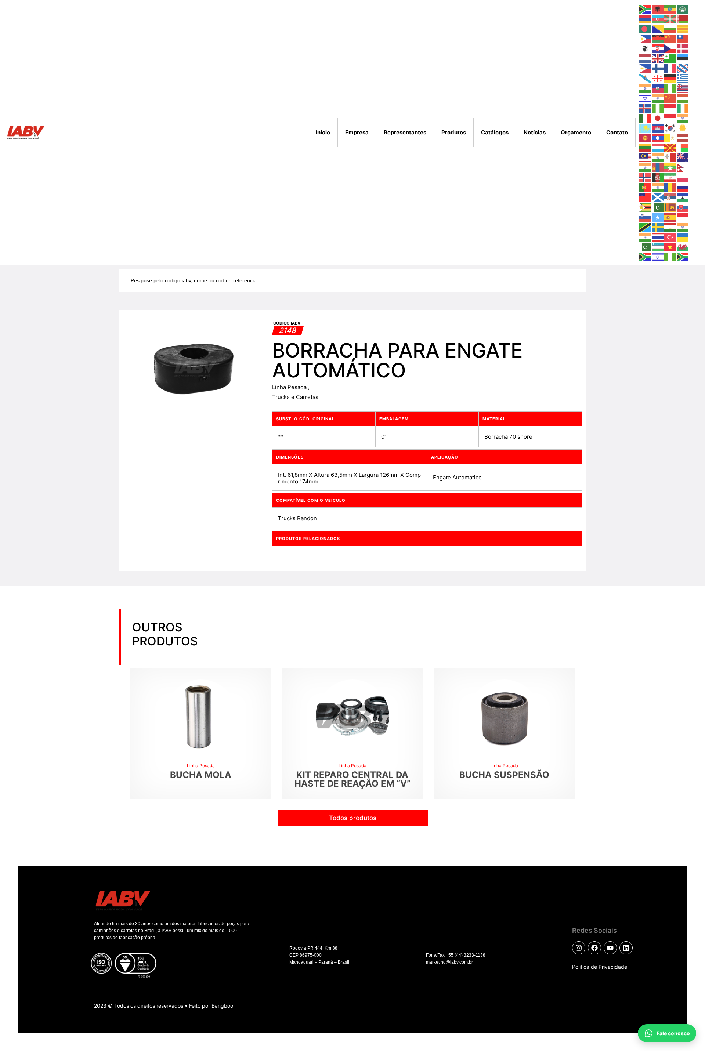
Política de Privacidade (599, 967)
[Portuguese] (645, 187)
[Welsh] (683, 246)
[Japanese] (658, 117)
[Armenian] (645, 18)
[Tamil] (683, 226)
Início (323, 132)
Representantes (405, 132)
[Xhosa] (645, 256)
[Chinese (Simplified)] (670, 38)
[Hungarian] (683, 97)
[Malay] (645, 157)
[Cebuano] (645, 38)
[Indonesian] (670, 107)
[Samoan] (645, 196)
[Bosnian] (658, 28)
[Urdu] (645, 246)
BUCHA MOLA (200, 774)
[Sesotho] (683, 196)
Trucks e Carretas (295, 397)
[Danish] (683, 48)
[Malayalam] (658, 157)
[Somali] (658, 216)
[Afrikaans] (645, 8)
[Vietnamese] (670, 246)
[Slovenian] (645, 216)
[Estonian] (683, 58)
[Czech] (670, 48)
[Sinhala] (670, 206)
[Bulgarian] (670, 28)
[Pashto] (658, 177)
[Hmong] (670, 97)
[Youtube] (610, 947)
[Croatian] (658, 48)
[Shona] (645, 206)
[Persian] (670, 177)
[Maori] (683, 157)
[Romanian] (670, 187)
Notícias (535, 132)
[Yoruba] (670, 256)
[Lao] (658, 137)
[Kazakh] (645, 127)
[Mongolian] (658, 167)
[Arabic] (683, 8)
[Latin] (670, 137)
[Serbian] (670, 196)
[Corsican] (645, 48)
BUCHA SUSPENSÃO (504, 774)
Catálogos (495, 132)
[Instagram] (578, 947)
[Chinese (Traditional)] (683, 38)
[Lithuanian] (645, 147)
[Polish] (683, 177)
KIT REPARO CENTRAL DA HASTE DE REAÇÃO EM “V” (352, 779)
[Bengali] (645, 28)
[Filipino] (645, 68)
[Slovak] (683, 206)
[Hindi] (658, 97)
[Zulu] (683, 256)
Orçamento (576, 132)
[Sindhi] (658, 206)
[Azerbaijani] (658, 18)
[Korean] (670, 127)
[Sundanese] (683, 216)
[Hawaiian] (683, 87)
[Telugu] (645, 236)
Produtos (453, 132)
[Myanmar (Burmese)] (670, 167)
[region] (95, 985)
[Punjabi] (658, 187)
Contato (617, 132)
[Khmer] (658, 127)
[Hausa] (670, 87)
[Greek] (683, 78)
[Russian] (683, 187)
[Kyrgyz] (645, 137)
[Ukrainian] (683, 236)
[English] (658, 58)
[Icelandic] (645, 107)
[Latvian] (683, 137)
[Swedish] (658, 226)
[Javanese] (670, 117)
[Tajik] (670, 226)
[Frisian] (683, 68)
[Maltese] (670, 157)
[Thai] (658, 236)
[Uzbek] (658, 246)
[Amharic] (670, 8)
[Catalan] (683, 28)
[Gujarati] (645, 87)
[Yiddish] (658, 256)
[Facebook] (594, 947)
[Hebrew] (645, 97)
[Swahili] (645, 226)
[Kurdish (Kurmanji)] (683, 127)
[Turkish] (670, 236)
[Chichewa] (658, 38)
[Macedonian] (670, 147)
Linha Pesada (290, 387)
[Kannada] (683, 117)
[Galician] (645, 78)
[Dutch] (645, 58)
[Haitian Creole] (658, 87)
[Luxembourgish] (658, 147)
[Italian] (645, 117)
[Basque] (670, 18)
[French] (670, 68)
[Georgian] (658, 78)
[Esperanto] (670, 58)
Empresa (357, 132)
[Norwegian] (645, 177)
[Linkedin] (626, 947)
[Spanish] (670, 216)
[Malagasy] (683, 147)
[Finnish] (658, 68)
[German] (670, 78)
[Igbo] (658, 107)
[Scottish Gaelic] (658, 196)
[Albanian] (658, 8)
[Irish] (683, 107)
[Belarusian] (683, 18)
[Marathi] (645, 167)
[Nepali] (683, 167)
